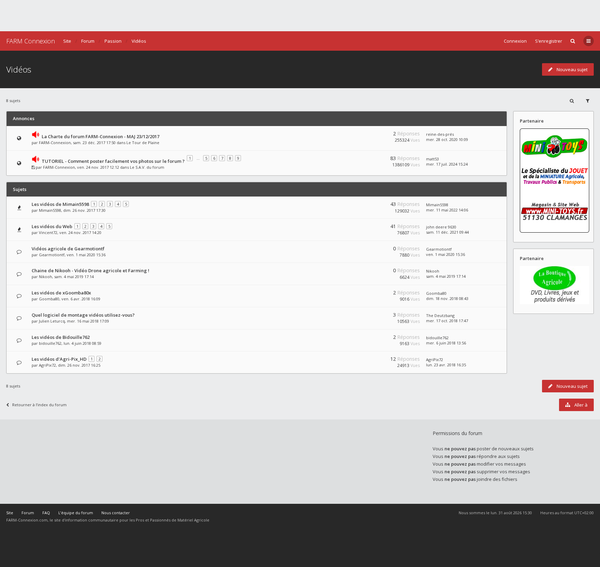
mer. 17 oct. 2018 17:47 (447, 320)
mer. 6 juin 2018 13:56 (446, 342)
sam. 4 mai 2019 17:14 (446, 276)
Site (67, 41)
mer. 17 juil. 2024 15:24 (447, 164)
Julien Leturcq (52, 321)
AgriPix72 (47, 365)
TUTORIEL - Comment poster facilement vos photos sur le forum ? (113, 161)
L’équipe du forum (75, 512)
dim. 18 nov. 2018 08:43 (447, 298)
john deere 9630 (441, 227)
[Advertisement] (300, 15)
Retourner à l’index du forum (39, 404)
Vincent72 (48, 232)
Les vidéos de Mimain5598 (60, 204)
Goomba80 (49, 298)
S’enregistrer (548, 41)
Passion (113, 41)
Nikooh (45, 276)
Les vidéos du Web (52, 226)
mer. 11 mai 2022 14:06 (447, 209)
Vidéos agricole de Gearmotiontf (68, 248)
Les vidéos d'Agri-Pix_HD (59, 359)
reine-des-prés (440, 134)
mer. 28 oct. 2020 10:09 (447, 139)
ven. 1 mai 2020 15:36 (445, 254)
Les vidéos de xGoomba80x (61, 293)
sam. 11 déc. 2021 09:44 (447, 232)
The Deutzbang (440, 315)
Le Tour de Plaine (142, 142)
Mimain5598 (50, 210)
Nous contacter (115, 512)
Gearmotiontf (52, 254)
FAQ (46, 512)
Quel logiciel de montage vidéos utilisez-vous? (83, 315)
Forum (87, 41)
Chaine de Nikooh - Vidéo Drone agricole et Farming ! (90, 270)
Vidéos (139, 41)
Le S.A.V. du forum (147, 167)
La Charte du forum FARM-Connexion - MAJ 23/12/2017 (100, 136)
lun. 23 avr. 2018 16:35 (446, 364)
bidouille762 (50, 343)
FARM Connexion (30, 41)
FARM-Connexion (55, 142)
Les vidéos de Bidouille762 (61, 337)
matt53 (432, 158)
